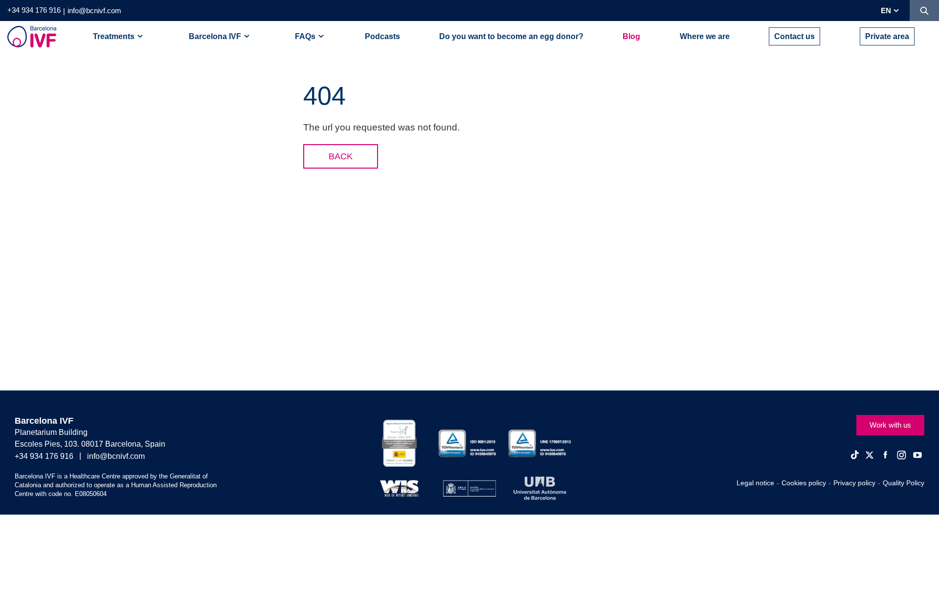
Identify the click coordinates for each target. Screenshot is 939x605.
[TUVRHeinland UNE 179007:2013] (539, 443)
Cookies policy (804, 483)
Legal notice (755, 483)
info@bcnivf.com (94, 10)
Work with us (890, 425)
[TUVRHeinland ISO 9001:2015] (469, 443)
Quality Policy (903, 483)
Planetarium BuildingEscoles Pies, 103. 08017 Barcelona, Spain (90, 438)
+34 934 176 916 (34, 10)
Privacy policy (854, 483)
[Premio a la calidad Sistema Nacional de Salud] (399, 443)
